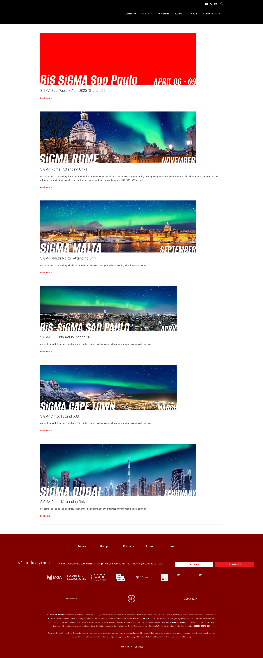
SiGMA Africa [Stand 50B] (60, 416)
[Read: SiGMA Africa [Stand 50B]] (108, 387)
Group (145, 13)
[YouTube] (206, 3)
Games (129, 13)
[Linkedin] (215, 3)
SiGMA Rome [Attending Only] (63, 169)
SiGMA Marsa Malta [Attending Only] (68, 258)
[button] (221, 4)
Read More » (46, 98)
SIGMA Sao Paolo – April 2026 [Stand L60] (73, 90)
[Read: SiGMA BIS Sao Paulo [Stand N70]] (108, 308)
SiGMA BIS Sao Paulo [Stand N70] (66, 337)
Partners (163, 13)
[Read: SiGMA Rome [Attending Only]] (118, 137)
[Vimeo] (211, 3)
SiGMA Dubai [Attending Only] (63, 501)
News (194, 13)
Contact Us (210, 13)
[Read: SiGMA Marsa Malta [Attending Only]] (118, 226)
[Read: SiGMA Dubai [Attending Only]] (118, 469)
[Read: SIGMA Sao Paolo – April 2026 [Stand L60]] (118, 58)
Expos (178, 13)
